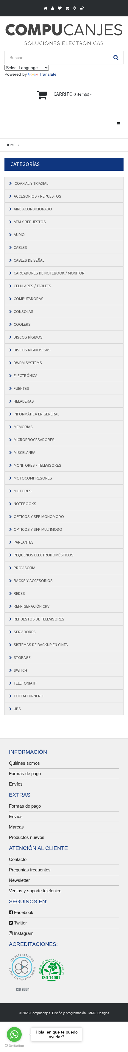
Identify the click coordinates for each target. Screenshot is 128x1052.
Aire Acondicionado (33, 209)
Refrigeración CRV (31, 606)
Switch (20, 670)
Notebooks (25, 503)
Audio (19, 234)
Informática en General (36, 414)
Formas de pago (25, 773)
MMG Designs (98, 1013)
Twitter (20, 922)
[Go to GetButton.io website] (14, 1046)
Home (10, 145)
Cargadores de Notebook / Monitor (49, 273)
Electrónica (26, 375)
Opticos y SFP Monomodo (39, 516)
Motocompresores (33, 478)
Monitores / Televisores (37, 465)
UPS (17, 708)
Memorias (23, 426)
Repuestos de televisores (39, 619)
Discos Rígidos (28, 337)
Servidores (25, 631)
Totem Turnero (28, 696)
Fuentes (21, 388)
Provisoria (24, 567)
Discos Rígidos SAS (32, 350)
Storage (22, 657)
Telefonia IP (25, 683)
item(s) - (72, 94)
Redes (19, 593)
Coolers (22, 324)
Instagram (23, 933)
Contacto (17, 859)
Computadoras (28, 298)
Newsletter (19, 880)
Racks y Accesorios (33, 580)
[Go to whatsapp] (14, 1034)
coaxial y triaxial (31, 183)
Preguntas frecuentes (30, 869)
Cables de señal (29, 260)
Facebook (23, 912)
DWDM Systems (28, 362)
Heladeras (24, 401)
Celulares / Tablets (32, 285)
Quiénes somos (24, 763)
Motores (23, 491)
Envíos (16, 783)
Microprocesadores (34, 439)
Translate (48, 74)
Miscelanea (24, 452)
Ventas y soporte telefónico (35, 890)
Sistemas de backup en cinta (41, 644)
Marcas (16, 826)
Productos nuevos (26, 837)
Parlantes (24, 542)
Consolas (23, 311)
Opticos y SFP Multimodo (38, 529)
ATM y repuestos (30, 221)
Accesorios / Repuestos (37, 196)
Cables (20, 247)
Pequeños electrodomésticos (44, 555)
